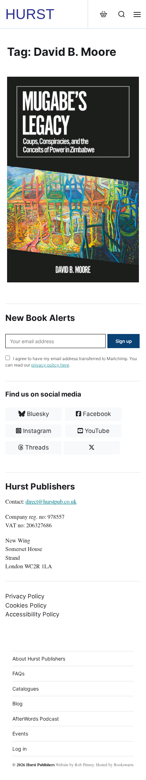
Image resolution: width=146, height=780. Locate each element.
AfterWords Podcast (35, 719)
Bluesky (37, 413)
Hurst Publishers (40, 765)
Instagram (36, 430)
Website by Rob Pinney (75, 764)
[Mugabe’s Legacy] (73, 179)
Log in (19, 749)
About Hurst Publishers (38, 659)
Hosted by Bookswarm (115, 764)
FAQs (18, 673)
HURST (29, 14)
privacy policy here (50, 365)
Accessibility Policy (32, 614)
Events (20, 734)
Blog (17, 703)
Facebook (96, 413)
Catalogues (25, 689)
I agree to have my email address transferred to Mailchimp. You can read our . (71, 362)
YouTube (96, 430)
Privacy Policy (24, 596)
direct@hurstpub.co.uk (51, 501)
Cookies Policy (25, 605)
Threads (36, 447)
